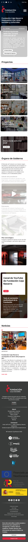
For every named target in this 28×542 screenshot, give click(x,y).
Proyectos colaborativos (8, 123)
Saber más (4, 78)
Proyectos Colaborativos (14, 416)
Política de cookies (14, 506)
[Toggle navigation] (24, 9)
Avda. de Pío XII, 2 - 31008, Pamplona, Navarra (14, 424)
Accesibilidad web (14, 511)
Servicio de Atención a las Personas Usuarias (14, 514)
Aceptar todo (14, 538)
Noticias (14, 419)
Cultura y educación (7, 91)
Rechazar (14, 535)
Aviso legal (14, 508)
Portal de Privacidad (14, 509)
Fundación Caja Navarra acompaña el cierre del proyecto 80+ (13, 356)
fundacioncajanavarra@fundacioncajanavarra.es (14, 427)
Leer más (4, 374)
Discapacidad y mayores (8, 75)
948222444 (14, 426)
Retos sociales (5, 107)
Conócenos (14, 418)
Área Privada (14, 516)
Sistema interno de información (14, 513)
